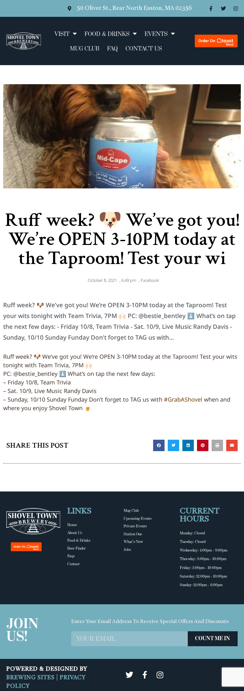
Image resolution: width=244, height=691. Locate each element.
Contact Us (143, 48)
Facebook (150, 280)
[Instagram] (236, 8)
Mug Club (84, 48)
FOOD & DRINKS (107, 33)
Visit (62, 33)
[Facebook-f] (211, 8)
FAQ (112, 48)
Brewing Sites (31, 678)
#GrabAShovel (183, 399)
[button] (159, 445)
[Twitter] (223, 8)
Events (156, 33)
